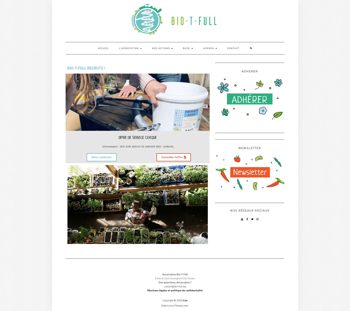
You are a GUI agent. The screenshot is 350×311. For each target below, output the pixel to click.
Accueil (103, 48)
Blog (187, 48)
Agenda (209, 48)
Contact (233, 48)
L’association (129, 48)
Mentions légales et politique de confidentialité (175, 290)
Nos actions (161, 48)
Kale (185, 300)
